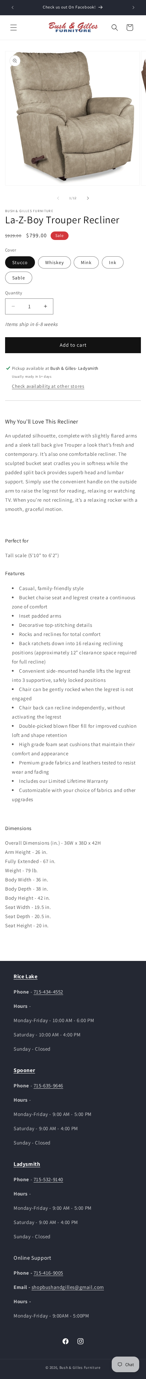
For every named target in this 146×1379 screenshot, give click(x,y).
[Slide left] (58, 198)
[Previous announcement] (12, 7)
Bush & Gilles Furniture (80, 1367)
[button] (13, 27)
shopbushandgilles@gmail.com (68, 1287)
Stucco (20, 262)
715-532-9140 (48, 1179)
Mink (86, 262)
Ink (112, 262)
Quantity (13, 293)
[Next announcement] (133, 7)
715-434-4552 (48, 991)
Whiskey (54, 262)
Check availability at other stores (48, 386)
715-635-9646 (48, 1085)
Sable (18, 278)
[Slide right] (87, 198)
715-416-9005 (48, 1273)
